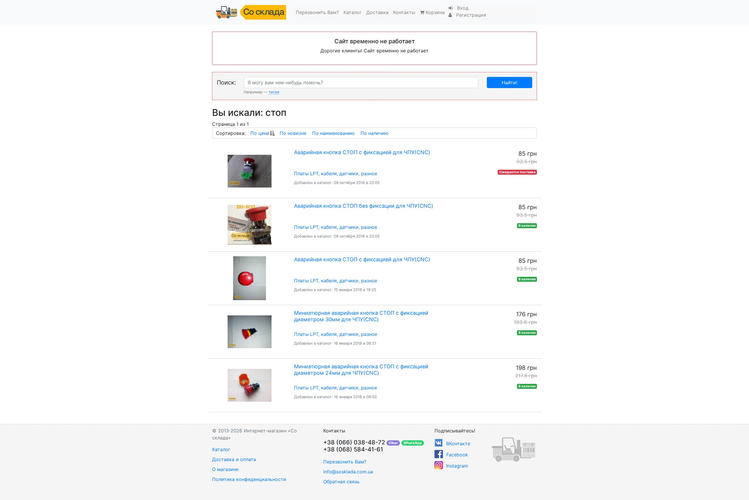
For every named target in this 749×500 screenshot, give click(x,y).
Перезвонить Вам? (317, 12)
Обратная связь (341, 481)
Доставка (377, 12)
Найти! (509, 82)
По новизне (293, 133)
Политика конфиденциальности (249, 479)
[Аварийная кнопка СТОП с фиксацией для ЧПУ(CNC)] (249, 171)
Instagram (457, 466)
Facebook (457, 455)
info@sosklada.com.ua (348, 472)
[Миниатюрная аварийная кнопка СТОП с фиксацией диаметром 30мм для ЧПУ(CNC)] (249, 332)
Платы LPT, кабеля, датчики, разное (335, 173)
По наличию (374, 133)
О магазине (225, 469)
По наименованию (333, 133)
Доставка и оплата (234, 459)
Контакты (404, 12)
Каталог (352, 12)
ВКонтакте (458, 443)
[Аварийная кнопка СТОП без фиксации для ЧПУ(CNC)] (249, 225)
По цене (259, 133)
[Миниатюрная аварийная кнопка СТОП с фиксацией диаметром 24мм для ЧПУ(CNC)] (249, 385)
